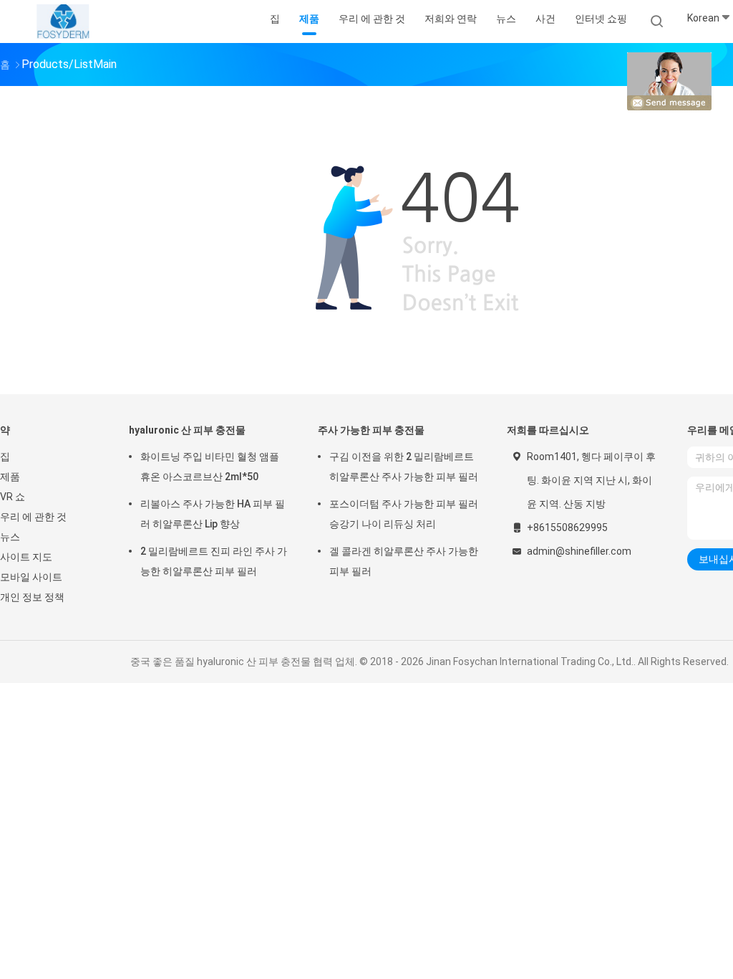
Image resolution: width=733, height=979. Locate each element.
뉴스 (10, 537)
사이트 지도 (26, 557)
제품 (10, 476)
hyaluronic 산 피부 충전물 (187, 430)
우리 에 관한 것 (33, 516)
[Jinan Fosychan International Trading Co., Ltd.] (63, 21)
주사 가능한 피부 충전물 (371, 430)
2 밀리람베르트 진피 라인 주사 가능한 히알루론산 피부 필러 (213, 561)
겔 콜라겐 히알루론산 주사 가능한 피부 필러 (403, 561)
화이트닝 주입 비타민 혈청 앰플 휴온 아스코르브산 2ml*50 (209, 466)
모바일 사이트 (31, 577)
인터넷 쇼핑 (601, 18)
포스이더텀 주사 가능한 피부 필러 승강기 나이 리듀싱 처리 (403, 514)
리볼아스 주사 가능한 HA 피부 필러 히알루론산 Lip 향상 (212, 514)
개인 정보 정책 (32, 597)
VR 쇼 (12, 496)
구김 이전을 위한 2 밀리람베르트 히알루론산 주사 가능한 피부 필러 (403, 466)
